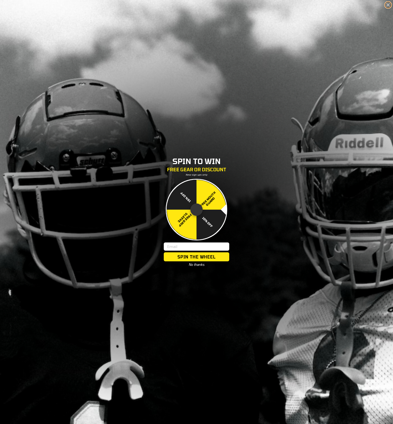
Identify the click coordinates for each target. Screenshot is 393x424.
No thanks (196, 264)
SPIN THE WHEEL (196, 256)
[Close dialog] (388, 5)
